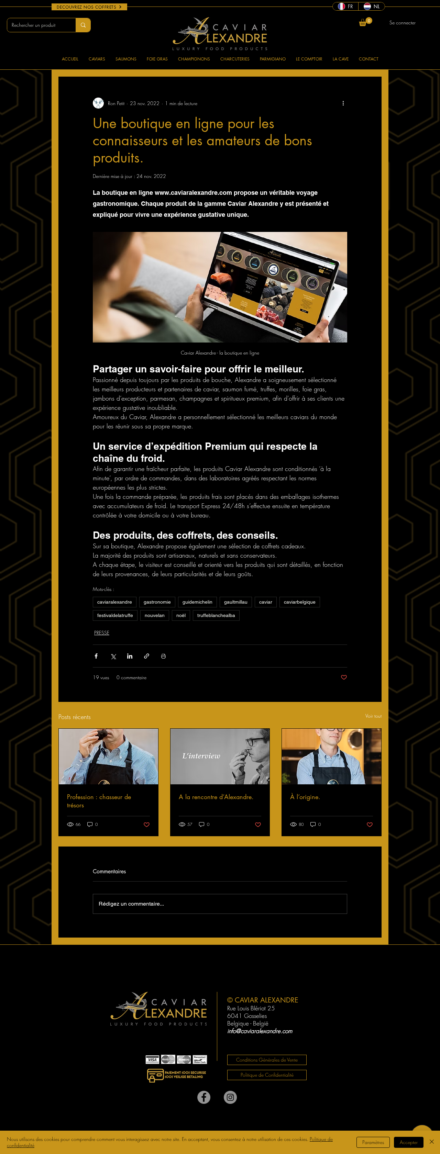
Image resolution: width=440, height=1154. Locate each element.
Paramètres (373, 1142)
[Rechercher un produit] (83, 25)
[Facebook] (203, 1097)
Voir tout (373, 716)
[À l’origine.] (331, 756)
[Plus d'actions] (343, 103)
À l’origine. (305, 797)
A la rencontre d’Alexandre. (216, 797)
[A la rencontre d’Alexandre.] (220, 756)
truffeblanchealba (216, 615)
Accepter (409, 1142)
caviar (265, 602)
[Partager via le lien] (146, 656)
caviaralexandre (114, 602)
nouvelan (155, 615)
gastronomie (157, 602)
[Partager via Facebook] (96, 656)
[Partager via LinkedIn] (129, 656)
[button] (365, 21)
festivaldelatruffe (115, 615)
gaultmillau (236, 602)
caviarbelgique (300, 602)
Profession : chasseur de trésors (99, 801)
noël (181, 615)
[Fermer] (432, 1142)
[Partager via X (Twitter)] (113, 656)
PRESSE (101, 632)
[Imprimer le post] (163, 656)
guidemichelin (197, 602)
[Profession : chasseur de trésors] (108, 756)
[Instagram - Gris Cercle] (230, 1097)
